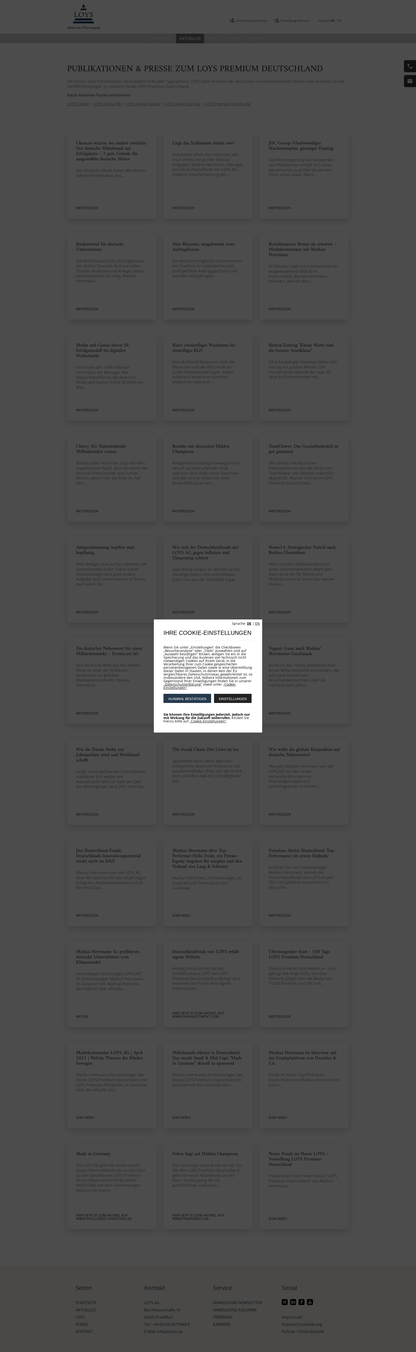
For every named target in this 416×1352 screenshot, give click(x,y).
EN (257, 623)
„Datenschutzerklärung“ (182, 684)
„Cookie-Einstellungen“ (207, 721)
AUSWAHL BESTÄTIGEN (187, 699)
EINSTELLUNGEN (233, 699)
